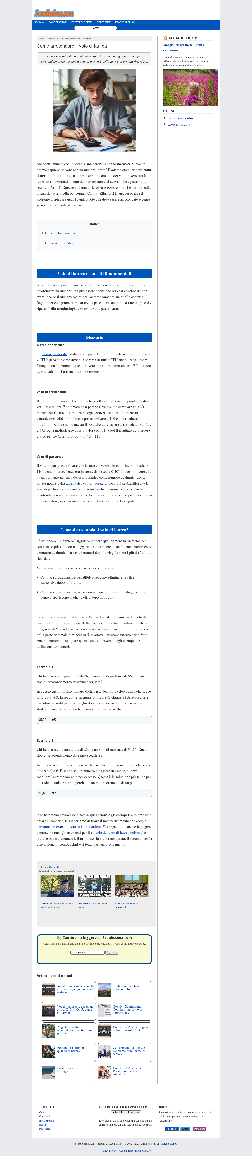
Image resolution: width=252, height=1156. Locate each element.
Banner (43, 1124)
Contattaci (44, 1116)
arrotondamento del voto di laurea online (70, 826)
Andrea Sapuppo (168, 1143)
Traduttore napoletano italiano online (127, 987)
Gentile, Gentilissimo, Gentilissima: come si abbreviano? (127, 1009)
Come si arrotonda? (59, 243)
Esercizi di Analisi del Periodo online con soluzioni (128, 1071)
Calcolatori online (181, 117)
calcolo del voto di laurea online (115, 832)
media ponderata (54, 353)
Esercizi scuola (179, 124)
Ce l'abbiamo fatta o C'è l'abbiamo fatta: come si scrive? (129, 1050)
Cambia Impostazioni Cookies (135, 1150)
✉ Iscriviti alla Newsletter (126, 1112)
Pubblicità (44, 1128)
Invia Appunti (46, 1120)
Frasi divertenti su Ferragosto (69, 1069)
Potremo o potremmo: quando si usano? (72, 1049)
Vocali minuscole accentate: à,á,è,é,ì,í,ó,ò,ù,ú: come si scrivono (75, 988)
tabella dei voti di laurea (84, 483)
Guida (42, 1112)
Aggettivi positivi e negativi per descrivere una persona (75, 1030)
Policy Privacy (109, 1150)
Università (54, 866)
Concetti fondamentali (61, 233)
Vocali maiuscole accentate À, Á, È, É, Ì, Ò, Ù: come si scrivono (75, 1009)
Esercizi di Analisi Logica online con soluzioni (130, 1028)
